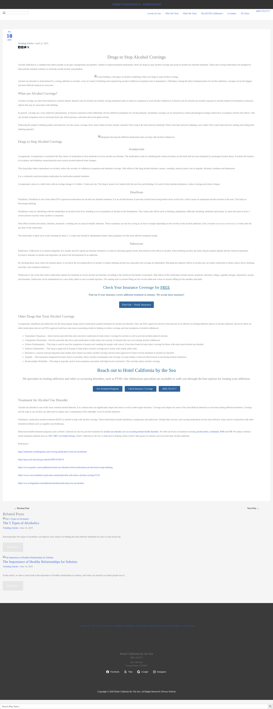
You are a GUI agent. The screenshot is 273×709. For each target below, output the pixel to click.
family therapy (68, 436)
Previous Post (21, 508)
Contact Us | (85, 626)
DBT (55, 436)
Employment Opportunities (149, 626)
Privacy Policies (168, 691)
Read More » (13, 547)
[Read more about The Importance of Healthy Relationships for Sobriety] (28, 557)
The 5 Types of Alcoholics (21, 523)
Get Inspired (188, 626)
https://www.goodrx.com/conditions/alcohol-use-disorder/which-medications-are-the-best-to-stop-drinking (65, 467)
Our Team (108, 626)
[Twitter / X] (28, 48)
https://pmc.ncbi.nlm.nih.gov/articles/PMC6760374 (41, 459)
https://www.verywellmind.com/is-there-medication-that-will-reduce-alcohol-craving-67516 (59, 475)
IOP (230, 431)
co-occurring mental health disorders (142, 431)
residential (214, 431)
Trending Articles (26, 43)
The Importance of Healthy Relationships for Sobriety (40, 562)
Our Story (96, 626)
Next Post (253, 508)
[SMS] (25, 48)
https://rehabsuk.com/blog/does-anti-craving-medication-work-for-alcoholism (52, 451)
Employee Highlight (124, 626)
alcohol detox (203, 431)
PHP (222, 431)
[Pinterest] (22, 48)
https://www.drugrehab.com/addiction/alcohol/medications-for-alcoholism (51, 483)
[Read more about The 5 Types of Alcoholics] (16, 518)
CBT (50, 436)
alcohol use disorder (113, 431)
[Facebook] (19, 48)
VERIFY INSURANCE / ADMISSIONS (136, 4)
